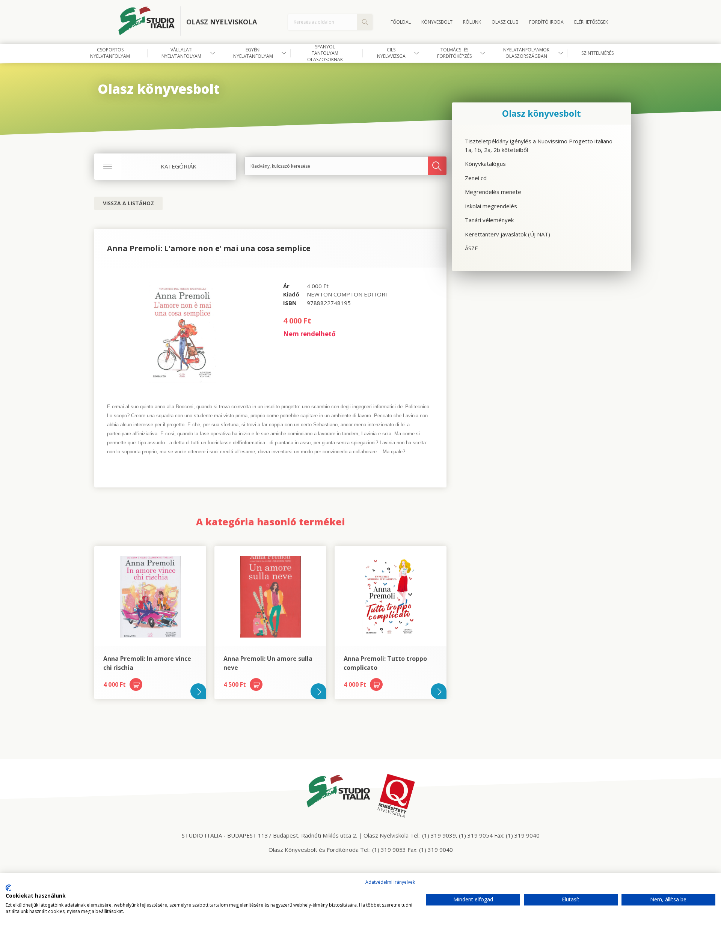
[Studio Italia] (149, 22)
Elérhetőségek (591, 22)
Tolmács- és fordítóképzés (454, 53)
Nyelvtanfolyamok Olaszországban (526, 53)
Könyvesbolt (437, 22)
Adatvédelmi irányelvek (390, 882)
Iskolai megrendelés (491, 206)
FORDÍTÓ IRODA (546, 22)
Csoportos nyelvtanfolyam (110, 53)
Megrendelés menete (493, 192)
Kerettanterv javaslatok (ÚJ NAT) (507, 234)
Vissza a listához (128, 203)
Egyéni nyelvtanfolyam (253, 53)
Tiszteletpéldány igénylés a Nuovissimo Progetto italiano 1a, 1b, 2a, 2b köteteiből (538, 145)
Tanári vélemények (489, 220)
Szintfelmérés (597, 53)
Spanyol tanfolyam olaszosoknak (325, 53)
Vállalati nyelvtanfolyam (181, 53)
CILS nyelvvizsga (391, 53)
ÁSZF (471, 248)
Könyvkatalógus (485, 163)
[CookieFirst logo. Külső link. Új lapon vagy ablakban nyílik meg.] (8, 887)
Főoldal (401, 22)
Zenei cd (476, 178)
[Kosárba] (136, 684)
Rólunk (472, 22)
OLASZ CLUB (505, 22)
